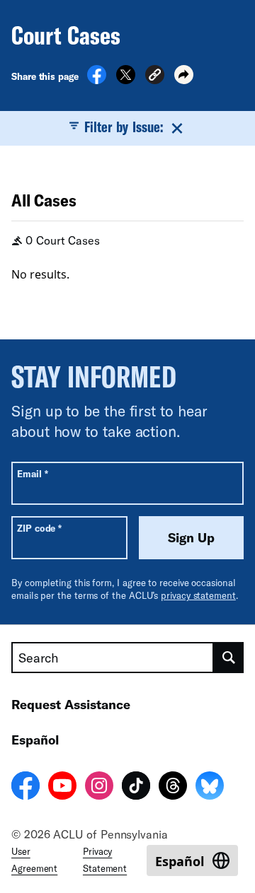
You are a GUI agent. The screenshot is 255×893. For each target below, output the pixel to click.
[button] (154, 76)
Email (32, 473)
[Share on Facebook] (96, 80)
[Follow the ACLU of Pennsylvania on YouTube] (62, 787)
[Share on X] (125, 80)
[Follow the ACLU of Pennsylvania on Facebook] (25, 787)
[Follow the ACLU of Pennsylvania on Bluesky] (210, 787)
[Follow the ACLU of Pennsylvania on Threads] (173, 787)
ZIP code (39, 528)
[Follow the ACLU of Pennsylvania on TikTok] (136, 787)
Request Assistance (70, 704)
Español (35, 739)
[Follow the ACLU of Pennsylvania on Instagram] (99, 787)
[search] (229, 657)
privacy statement (198, 595)
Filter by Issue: (123, 126)
